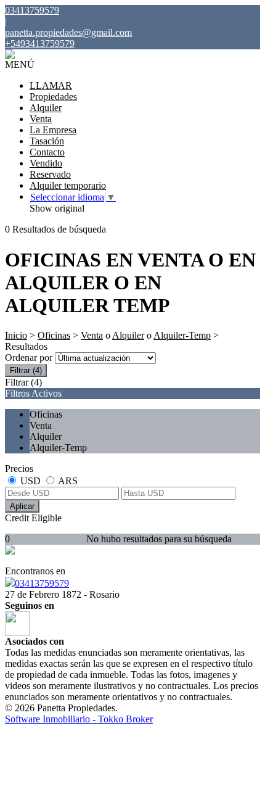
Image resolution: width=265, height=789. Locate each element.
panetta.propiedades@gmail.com (68, 32)
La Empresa (53, 130)
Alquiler (46, 107)
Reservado (50, 174)
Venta (41, 119)
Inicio (16, 335)
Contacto (47, 152)
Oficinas (54, 335)
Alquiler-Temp (182, 335)
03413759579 (42, 583)
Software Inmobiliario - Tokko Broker (79, 719)
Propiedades (53, 96)
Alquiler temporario (68, 185)
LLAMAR (51, 85)
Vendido (46, 163)
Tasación (47, 141)
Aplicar (22, 506)
